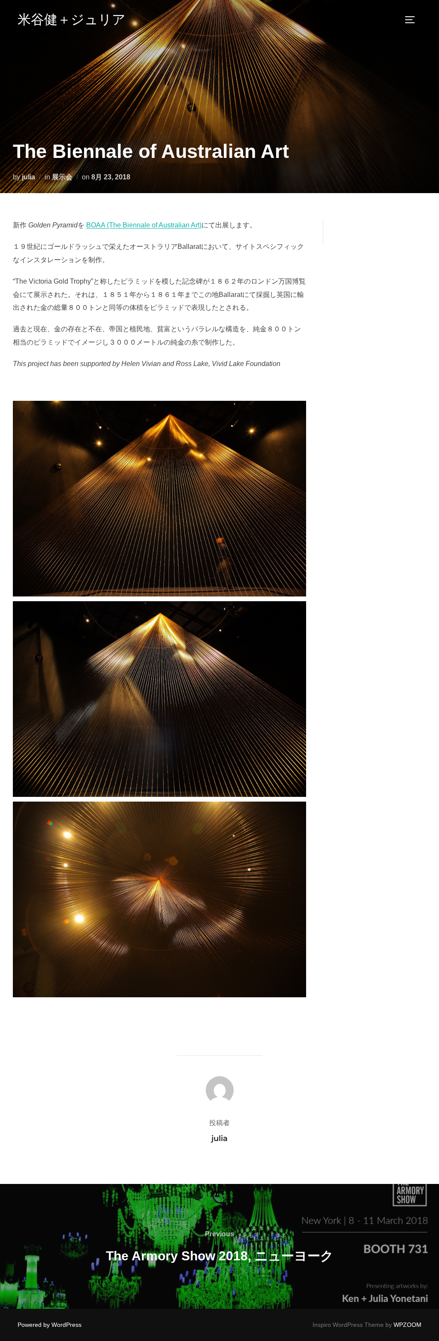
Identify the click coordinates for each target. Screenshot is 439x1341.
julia (28, 177)
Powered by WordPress (49, 1324)
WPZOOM (407, 1324)
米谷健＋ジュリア (72, 19)
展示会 (62, 177)
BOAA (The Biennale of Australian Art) (143, 225)
